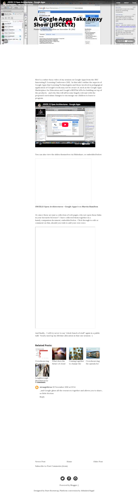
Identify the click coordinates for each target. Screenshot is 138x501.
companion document (51, 220)
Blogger (73, 485)
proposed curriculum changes (48, 95)
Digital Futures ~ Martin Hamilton (18, 4)
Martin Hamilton (90, 206)
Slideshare (78, 154)
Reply (42, 397)
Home (118, 3)
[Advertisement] (69, 62)
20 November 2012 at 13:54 (63, 387)
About (126, 3)
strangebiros (46, 387)
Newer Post (40, 461)
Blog (134, 3)
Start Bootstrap (52, 490)
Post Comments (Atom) (57, 466)
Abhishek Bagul (87, 490)
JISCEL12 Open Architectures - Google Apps (56, 206)
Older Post (98, 461)
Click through (84, 220)
